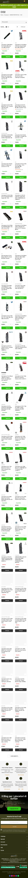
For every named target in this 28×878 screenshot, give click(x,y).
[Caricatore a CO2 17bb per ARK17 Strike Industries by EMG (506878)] (21, 397)
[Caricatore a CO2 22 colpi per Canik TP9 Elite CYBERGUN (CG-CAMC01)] (21, 186)
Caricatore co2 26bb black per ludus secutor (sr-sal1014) (6, 799)
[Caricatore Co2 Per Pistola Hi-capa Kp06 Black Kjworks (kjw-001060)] (7, 397)
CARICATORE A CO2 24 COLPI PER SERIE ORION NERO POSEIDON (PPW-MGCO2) (20, 559)
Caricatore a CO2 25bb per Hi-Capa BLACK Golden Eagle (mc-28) (7, 136)
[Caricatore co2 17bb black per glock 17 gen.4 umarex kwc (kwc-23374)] (7, 729)
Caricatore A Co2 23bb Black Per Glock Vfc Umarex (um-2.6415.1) (20, 498)
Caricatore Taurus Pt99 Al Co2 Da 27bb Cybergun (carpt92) (20, 76)
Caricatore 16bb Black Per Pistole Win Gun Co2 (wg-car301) (6, 46)
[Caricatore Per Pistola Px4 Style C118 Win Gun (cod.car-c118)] (21, 126)
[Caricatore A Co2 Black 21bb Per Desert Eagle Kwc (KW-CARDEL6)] (21, 36)
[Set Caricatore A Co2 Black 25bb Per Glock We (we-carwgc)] (7, 247)
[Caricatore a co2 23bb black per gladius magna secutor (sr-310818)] (21, 699)
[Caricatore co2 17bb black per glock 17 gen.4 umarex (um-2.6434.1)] (7, 458)
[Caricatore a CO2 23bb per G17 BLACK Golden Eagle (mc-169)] (7, 186)
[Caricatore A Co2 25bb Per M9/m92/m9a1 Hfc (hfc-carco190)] (7, 216)
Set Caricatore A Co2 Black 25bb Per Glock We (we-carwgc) (6, 257)
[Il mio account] (26, 2)
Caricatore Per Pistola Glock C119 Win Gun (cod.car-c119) (6, 165)
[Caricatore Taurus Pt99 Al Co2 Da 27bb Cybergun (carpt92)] (21, 66)
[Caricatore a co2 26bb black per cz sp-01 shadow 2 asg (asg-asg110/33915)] (21, 818)
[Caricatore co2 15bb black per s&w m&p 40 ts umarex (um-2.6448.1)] (21, 458)
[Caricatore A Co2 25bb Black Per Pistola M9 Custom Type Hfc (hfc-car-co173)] (7, 66)
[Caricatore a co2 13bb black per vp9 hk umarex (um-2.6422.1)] (21, 367)
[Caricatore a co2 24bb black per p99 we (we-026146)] (21, 789)
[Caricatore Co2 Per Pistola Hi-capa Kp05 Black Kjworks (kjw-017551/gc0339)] (7, 518)
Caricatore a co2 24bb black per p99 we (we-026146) (20, 799)
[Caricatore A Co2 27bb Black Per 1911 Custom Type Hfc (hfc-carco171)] (7, 96)
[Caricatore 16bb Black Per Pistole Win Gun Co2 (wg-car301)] (7, 36)
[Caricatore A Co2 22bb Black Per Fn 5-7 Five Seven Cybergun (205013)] (21, 518)
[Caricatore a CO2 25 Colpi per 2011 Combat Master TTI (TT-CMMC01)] (7, 337)
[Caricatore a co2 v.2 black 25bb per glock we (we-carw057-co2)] (21, 96)
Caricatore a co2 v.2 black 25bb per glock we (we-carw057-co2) (20, 106)
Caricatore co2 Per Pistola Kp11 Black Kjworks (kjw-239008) (20, 680)
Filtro (2, 26)
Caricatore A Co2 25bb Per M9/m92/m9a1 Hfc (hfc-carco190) (7, 227)
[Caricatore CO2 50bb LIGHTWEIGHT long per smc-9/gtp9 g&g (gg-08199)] (7, 277)
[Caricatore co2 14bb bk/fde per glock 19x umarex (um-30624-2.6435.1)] (21, 427)
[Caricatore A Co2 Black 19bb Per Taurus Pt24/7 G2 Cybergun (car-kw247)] (7, 367)
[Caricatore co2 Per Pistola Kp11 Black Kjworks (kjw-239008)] (21, 670)
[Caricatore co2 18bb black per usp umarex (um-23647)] (21, 640)
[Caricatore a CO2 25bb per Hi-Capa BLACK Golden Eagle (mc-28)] (7, 126)
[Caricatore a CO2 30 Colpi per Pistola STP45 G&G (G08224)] (21, 337)
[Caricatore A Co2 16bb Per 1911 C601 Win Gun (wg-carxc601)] (7, 307)
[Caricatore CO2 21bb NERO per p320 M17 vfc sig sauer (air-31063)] (7, 640)
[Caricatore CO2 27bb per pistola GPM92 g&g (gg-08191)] (21, 277)
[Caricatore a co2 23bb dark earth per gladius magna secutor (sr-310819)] (7, 699)
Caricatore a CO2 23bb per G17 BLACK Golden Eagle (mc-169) (7, 197)
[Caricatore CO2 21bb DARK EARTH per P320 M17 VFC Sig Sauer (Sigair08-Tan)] (7, 579)
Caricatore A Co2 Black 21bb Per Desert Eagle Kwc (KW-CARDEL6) (20, 46)
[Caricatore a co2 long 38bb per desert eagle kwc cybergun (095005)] (21, 759)
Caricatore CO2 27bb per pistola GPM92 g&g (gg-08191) (20, 287)
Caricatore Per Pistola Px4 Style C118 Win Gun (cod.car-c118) (21, 136)
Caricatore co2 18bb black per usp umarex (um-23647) (20, 650)
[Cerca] (18, 2)
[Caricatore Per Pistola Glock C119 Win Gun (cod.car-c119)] (7, 155)
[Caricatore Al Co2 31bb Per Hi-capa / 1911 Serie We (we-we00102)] (21, 155)
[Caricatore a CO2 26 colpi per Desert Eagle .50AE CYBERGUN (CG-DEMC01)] (7, 548)
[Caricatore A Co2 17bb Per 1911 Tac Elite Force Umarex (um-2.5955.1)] (21, 848)
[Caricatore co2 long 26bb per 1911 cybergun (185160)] (7, 670)
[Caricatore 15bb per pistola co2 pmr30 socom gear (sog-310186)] (7, 848)
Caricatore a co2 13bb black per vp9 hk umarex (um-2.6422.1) (20, 377)
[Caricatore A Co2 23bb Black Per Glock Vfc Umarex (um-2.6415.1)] (21, 488)
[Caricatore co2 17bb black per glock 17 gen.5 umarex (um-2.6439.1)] (7, 818)
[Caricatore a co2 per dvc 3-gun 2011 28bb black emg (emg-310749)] (21, 729)
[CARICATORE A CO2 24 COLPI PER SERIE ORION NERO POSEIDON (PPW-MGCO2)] (21, 548)
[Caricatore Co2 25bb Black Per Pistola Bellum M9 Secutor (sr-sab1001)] (7, 488)
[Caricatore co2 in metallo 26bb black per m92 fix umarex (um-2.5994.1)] (7, 759)
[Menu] (1, 2)
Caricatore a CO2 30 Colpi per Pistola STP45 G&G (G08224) (21, 347)
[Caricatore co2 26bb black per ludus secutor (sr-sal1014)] (7, 789)
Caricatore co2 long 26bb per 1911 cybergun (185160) (6, 680)
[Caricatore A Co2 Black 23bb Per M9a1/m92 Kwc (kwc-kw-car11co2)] (21, 247)
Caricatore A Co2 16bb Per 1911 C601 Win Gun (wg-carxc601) (7, 317)
